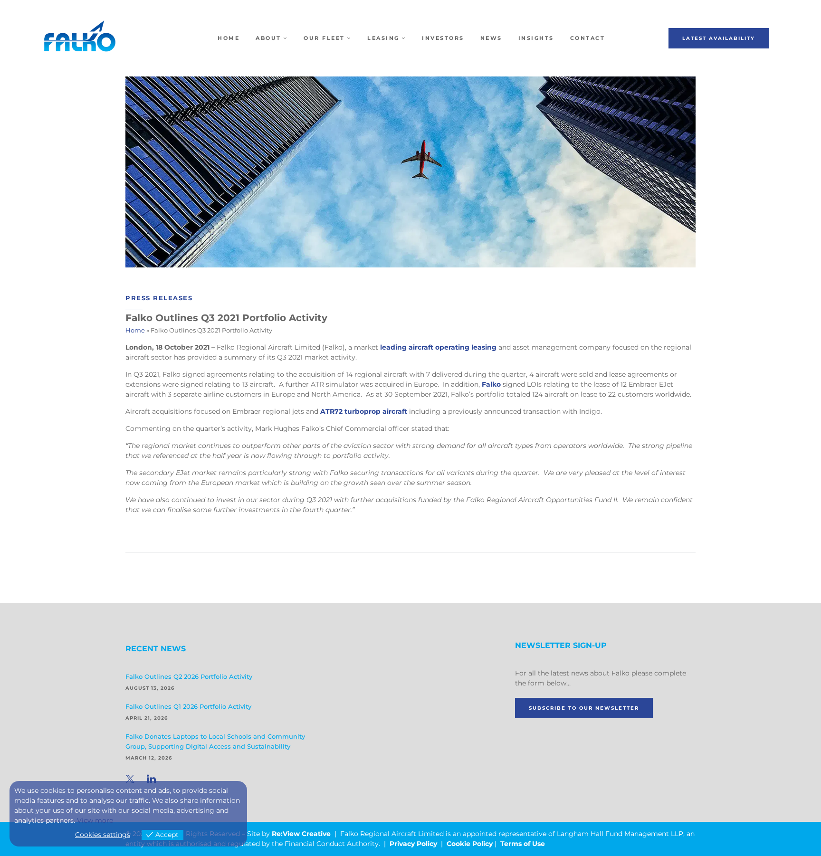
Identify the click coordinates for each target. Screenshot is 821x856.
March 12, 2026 (148, 758)
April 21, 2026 (146, 718)
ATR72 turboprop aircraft (363, 411)
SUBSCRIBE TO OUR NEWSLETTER (584, 708)
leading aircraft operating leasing (438, 347)
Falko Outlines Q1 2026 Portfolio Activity (188, 706)
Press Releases (158, 298)
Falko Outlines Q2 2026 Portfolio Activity (188, 676)
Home (135, 330)
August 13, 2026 (149, 688)
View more (95, 820)
